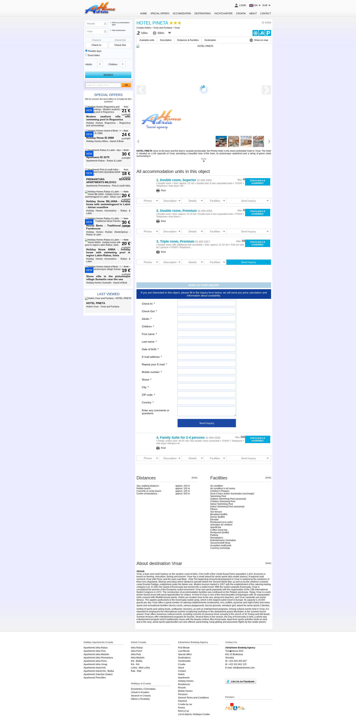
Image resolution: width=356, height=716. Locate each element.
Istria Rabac (137, 647)
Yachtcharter (223, 13)
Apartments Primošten (95, 677)
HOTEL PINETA (152, 22)
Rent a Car (183, 711)
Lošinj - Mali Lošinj (140, 667)
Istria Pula (136, 654)
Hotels (181, 674)
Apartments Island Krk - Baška (99, 671)
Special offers (108, 95)
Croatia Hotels (143, 27)
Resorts (182, 687)
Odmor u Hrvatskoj (140, 699)
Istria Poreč (136, 651)
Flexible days (94, 51)
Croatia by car (185, 704)
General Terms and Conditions (193, 697)
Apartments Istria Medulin (96, 654)
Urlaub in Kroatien (140, 692)
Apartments (183, 677)
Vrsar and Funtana (162, 27)
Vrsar (177, 27)
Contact (265, 13)
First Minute (184, 647)
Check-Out (120, 40)
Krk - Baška (136, 661)
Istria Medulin (137, 657)
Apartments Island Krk (95, 667)
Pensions (182, 694)
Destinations (203, 13)
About (253, 13)
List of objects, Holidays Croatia (194, 714)
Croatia (241, 13)
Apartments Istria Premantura (98, 657)
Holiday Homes (186, 681)
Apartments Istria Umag (95, 664)
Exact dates (94, 55)
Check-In (96, 40)
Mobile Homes (185, 691)
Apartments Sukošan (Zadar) (98, 674)
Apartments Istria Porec (95, 661)
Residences (184, 684)
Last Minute (184, 651)
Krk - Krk (135, 664)
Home (143, 13)
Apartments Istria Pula (95, 651)
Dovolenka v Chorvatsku (143, 689)
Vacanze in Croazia (141, 695)
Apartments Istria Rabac (96, 647)
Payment (182, 701)
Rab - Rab (136, 671)
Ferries (181, 707)
